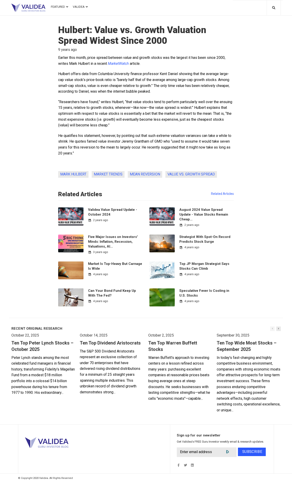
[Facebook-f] (178, 465)
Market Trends (108, 174)
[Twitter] (185, 465)
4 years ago (191, 247)
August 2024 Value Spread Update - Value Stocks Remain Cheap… (203, 214)
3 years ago (100, 252)
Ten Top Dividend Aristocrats (110, 343)
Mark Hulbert (73, 174)
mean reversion (145, 174)
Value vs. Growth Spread (191, 174)
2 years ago (100, 220)
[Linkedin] (192, 465)
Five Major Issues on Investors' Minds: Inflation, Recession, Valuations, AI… (113, 241)
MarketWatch (118, 63)
